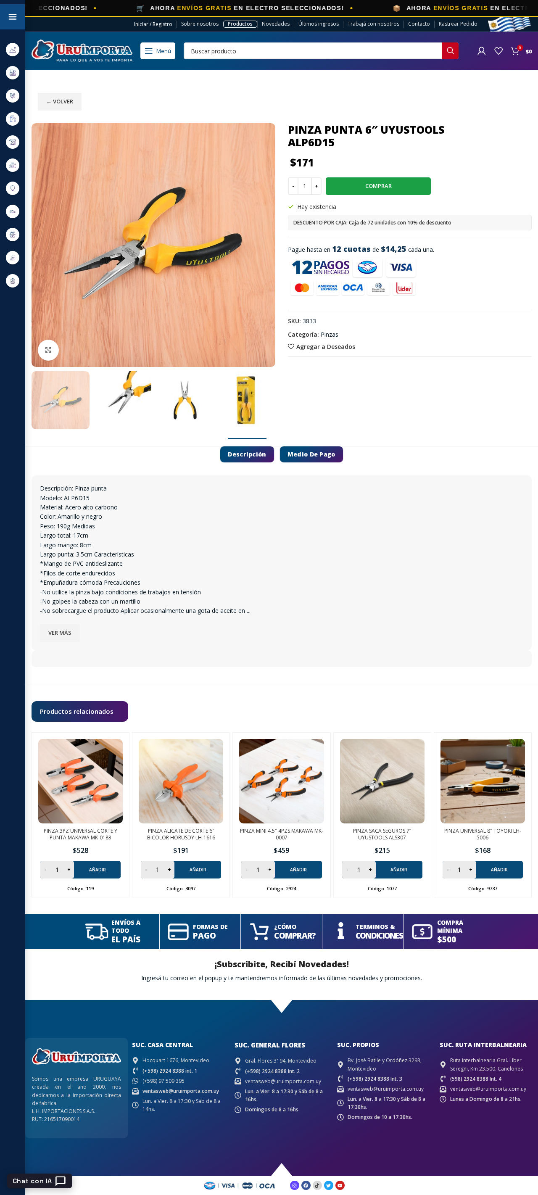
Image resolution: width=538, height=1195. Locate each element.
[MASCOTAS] (12, 257)
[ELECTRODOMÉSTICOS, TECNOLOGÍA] (12, 72)
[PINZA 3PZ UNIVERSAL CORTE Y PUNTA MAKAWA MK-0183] (80, 781)
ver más (59, 632)
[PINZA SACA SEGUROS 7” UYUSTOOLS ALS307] (382, 781)
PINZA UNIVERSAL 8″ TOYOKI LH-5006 (482, 834)
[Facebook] (306, 1185)
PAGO (204, 935)
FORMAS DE (210, 927)
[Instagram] (294, 1185)
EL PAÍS (125, 939)
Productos (240, 23)
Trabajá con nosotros (373, 23)
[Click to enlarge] (48, 350)
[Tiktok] (317, 1185)
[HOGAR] (12, 165)
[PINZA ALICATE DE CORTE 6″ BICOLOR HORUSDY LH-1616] (181, 781)
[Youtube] (340, 1185)
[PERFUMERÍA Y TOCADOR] (12, 280)
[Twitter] (328, 1185)
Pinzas (329, 334)
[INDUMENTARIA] (12, 211)
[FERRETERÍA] (12, 95)
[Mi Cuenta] (481, 50)
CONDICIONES (379, 935)
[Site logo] (82, 50)
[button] (80, 869)
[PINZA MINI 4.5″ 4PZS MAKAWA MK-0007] (281, 781)
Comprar (378, 186)
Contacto (419, 23)
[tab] (247, 454)
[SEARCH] (450, 50)
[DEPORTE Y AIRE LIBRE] (12, 49)
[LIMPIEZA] (12, 234)
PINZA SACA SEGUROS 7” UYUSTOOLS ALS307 (382, 834)
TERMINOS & (375, 927)
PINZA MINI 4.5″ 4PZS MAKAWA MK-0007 (281, 834)
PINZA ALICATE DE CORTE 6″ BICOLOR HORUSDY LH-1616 (181, 834)
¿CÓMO (285, 927)
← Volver (59, 101)
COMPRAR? (295, 935)
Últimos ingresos (318, 23)
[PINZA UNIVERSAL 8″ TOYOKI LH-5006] (482, 781)
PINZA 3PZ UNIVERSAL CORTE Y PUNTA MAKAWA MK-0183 (80, 834)
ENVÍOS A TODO (125, 926)
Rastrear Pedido (458, 23)
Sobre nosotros (200, 23)
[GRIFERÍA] (12, 118)
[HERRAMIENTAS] (12, 141)
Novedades (276, 23)
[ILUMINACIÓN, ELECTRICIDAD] (12, 188)
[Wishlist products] (498, 50)
